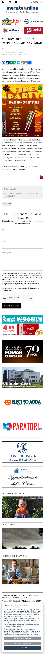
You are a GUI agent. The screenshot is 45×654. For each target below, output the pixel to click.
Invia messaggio (11, 306)
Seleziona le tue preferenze (23, 644)
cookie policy (30, 620)
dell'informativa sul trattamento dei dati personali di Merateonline (21, 276)
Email (4, 241)
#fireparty (7, 204)
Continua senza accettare (22, 638)
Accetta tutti (22, 648)
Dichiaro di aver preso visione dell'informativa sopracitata (21, 289)
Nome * (4, 230)
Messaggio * (6, 253)
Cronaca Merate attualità (13, 52)
